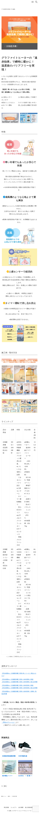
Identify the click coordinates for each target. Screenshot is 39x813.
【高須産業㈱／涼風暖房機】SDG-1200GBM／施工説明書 (19, 682)
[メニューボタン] (32, 2)
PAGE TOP (36, 787)
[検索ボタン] (36, 2)
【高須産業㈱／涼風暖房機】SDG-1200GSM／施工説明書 (19, 688)
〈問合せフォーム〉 (9, 722)
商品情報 (6, 807)
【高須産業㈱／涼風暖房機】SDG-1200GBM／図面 (17, 679)
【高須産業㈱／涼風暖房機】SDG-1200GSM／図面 (17, 685)
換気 (14, 9)
